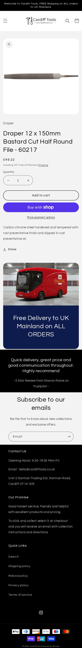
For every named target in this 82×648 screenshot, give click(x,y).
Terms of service (20, 594)
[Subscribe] (68, 437)
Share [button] (12, 249)
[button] (5, 20)
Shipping (43, 165)
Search (13, 556)
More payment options (41, 217)
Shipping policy (19, 566)
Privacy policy (18, 585)
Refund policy (18, 575)
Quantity (8, 172)
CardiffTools (35, 646)
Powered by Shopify (50, 646)
